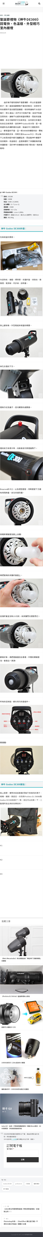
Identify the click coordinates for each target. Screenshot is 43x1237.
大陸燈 (28, 1184)
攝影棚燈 (36, 1184)
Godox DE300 (7, 1184)
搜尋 (39, 3)
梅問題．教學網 (21, 3)
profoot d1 (18, 1184)
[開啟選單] (4, 3)
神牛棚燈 (6, 1189)
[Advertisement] (21, 50)
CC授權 (14, 1139)
